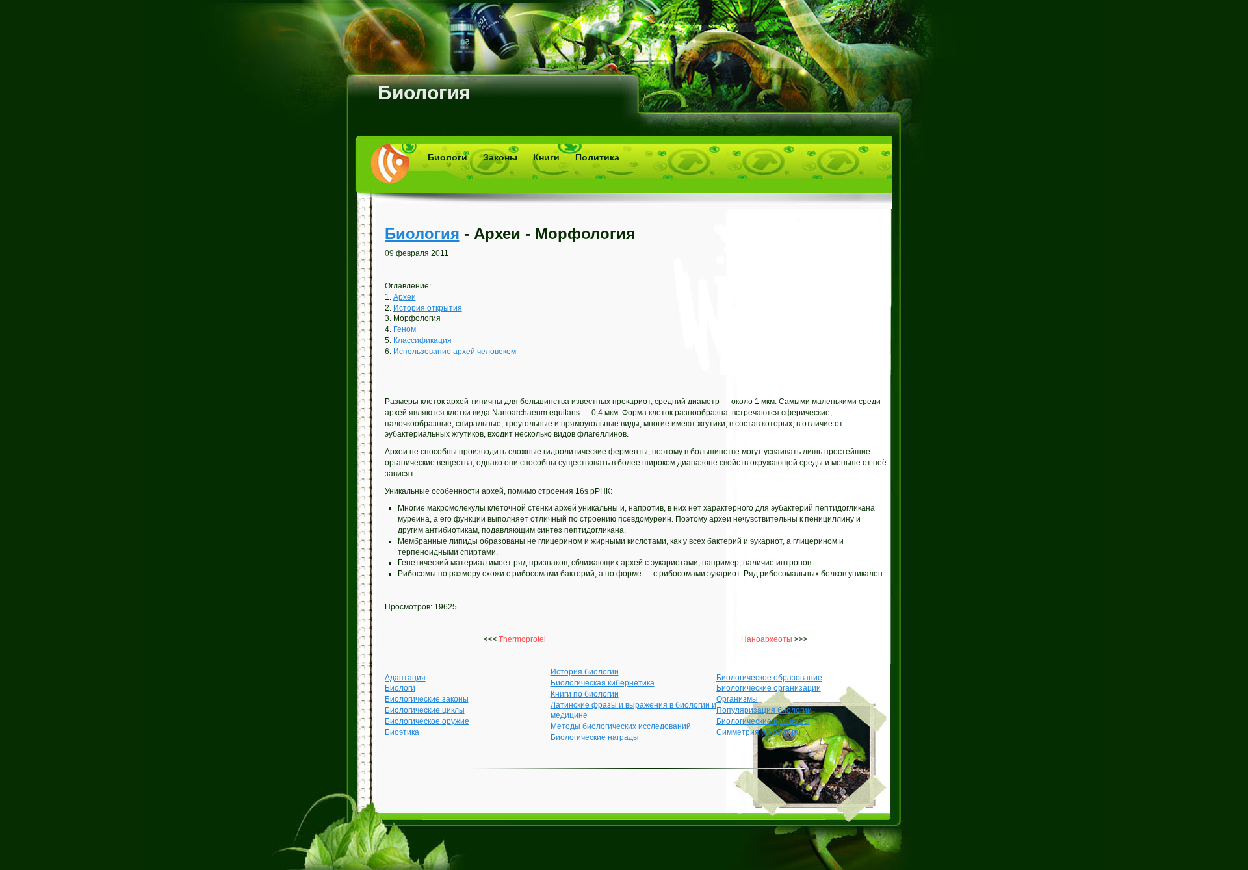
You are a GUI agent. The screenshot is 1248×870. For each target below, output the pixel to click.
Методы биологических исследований (621, 726)
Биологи (447, 157)
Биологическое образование (769, 677)
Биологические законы (427, 699)
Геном (404, 329)
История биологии (585, 671)
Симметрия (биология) (758, 732)
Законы (500, 157)
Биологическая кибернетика (603, 682)
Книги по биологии (585, 693)
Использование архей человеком (454, 351)
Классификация (422, 340)
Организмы (737, 699)
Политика (597, 157)
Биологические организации (768, 688)
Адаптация (405, 677)
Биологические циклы (425, 710)
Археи (404, 296)
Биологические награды (595, 737)
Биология (424, 92)
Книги (546, 157)
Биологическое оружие (427, 721)
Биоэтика (402, 732)
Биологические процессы (763, 721)
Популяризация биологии (764, 710)
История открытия (427, 308)
